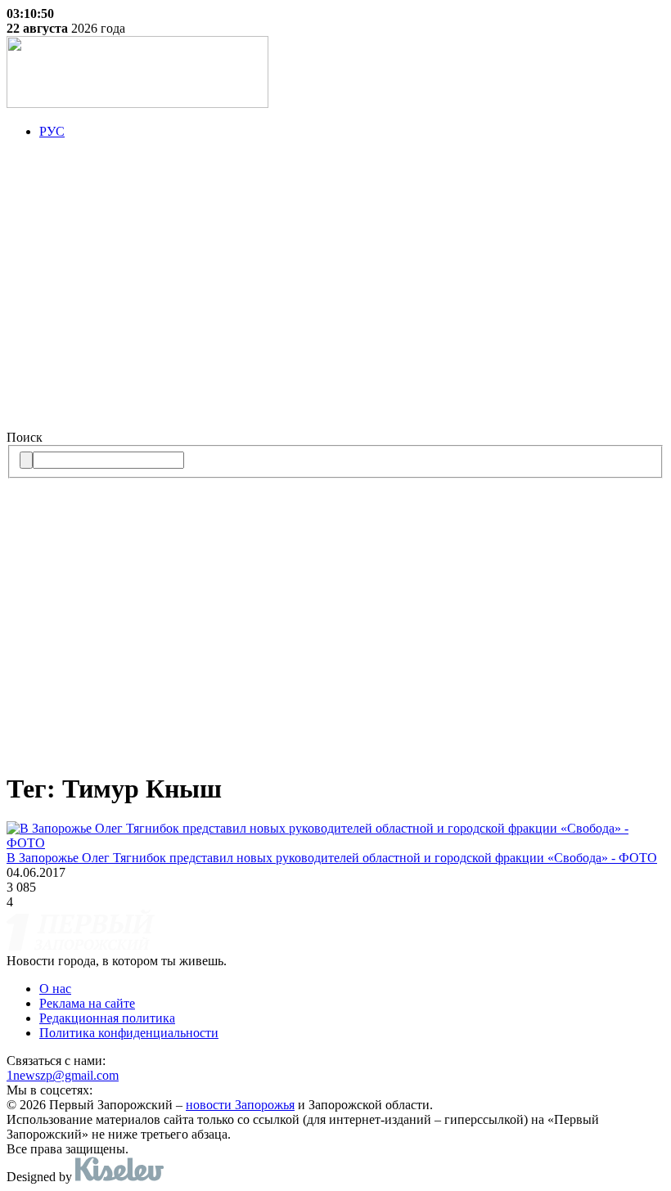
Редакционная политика (107, 1018)
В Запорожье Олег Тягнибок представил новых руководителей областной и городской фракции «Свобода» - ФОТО (332, 858)
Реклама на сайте (87, 1003)
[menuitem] (351, 131)
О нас (55, 988)
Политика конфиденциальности (128, 1033)
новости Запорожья (240, 1105)
